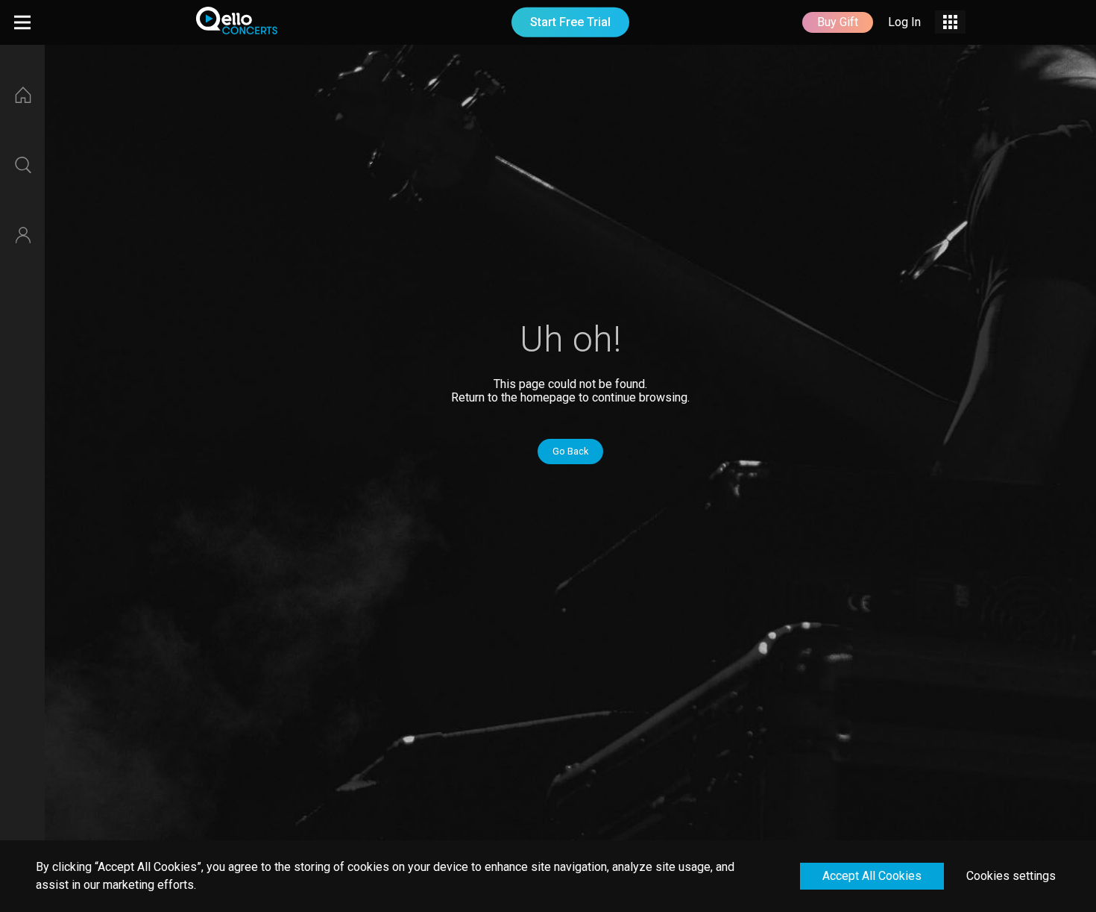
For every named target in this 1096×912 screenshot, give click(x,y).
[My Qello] (22, 235)
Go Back (570, 451)
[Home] (22, 95)
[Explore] (22, 165)
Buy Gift (837, 22)
